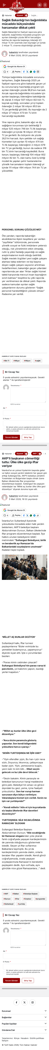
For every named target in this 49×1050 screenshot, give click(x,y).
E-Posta (7, 419)
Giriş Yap (28, 437)
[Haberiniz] (16, 6)
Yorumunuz (16, 385)
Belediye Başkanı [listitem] (30, 894)
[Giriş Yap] (45, 4)
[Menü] (4, 4)
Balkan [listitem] (16, 894)
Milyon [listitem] (27, 361)
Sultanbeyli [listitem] (8, 904)
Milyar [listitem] (16, 361)
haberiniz (13, 52)
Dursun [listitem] (7, 899)
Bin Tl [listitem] (6, 361)
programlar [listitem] (40, 899)
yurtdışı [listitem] (21, 904)
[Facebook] (16, 1002)
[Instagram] (33, 1002)
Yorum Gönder (11, 437)
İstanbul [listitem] (27, 899)
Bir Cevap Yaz (12, 372)
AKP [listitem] (6, 894)
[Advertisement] (24, 200)
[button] (39, 4)
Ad (5, 408)
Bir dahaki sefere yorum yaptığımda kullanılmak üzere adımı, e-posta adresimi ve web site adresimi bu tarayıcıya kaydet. (25, 429)
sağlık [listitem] (37, 361)
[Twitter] (24, 1002)
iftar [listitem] (17, 899)
